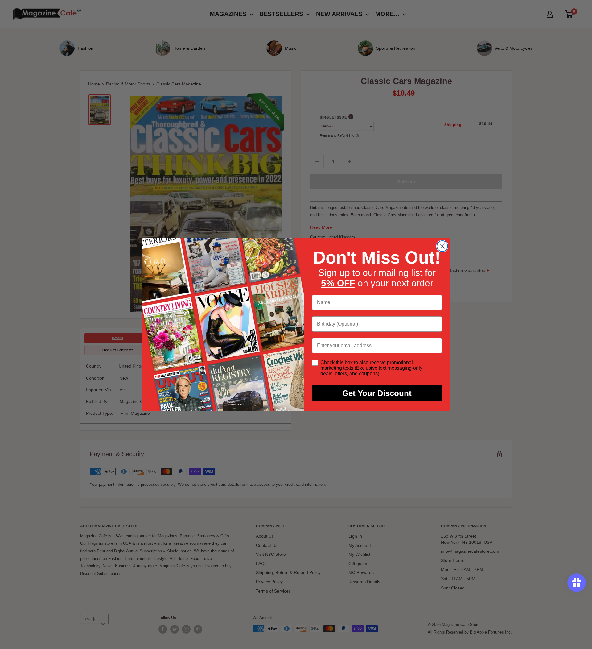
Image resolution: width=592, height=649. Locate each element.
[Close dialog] (442, 246)
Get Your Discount (377, 393)
